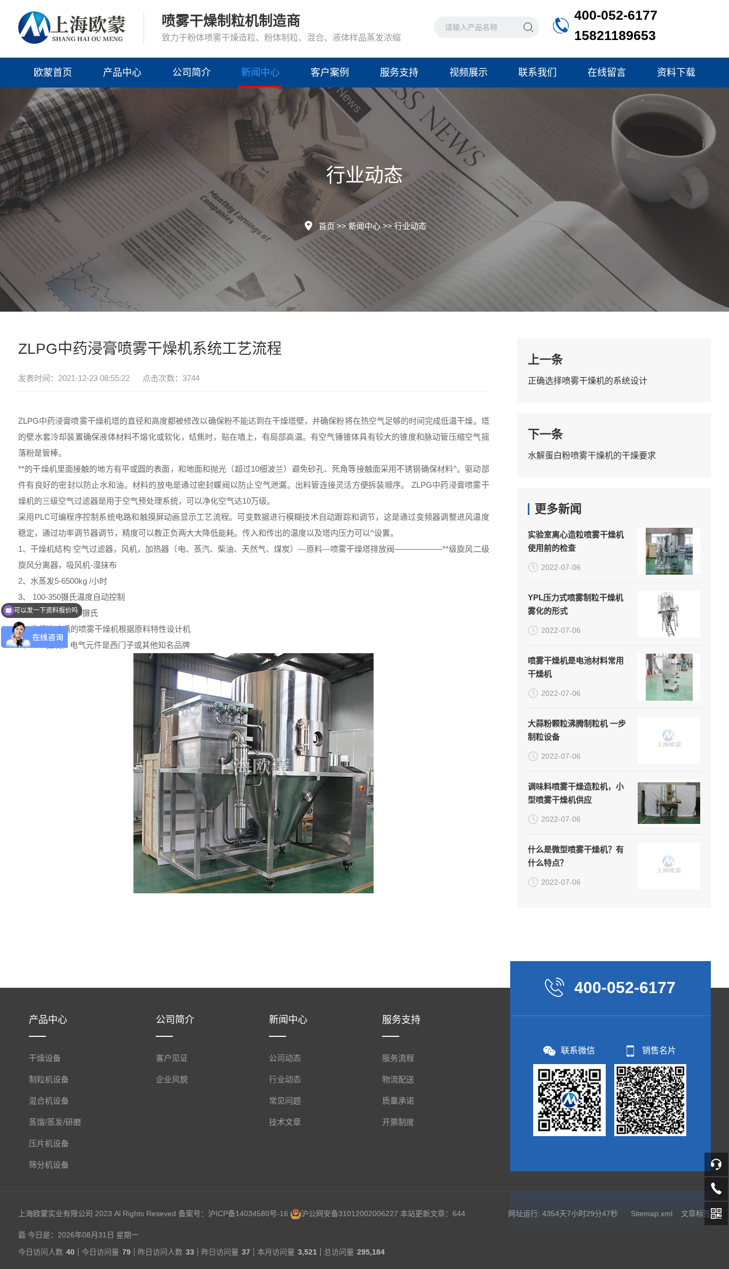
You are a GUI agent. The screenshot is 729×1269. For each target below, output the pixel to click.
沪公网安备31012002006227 (349, 1213)
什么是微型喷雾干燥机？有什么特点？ (576, 856)
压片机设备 (49, 1143)
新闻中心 (260, 72)
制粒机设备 (49, 1079)
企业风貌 (172, 1079)
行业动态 (410, 226)
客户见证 (172, 1057)
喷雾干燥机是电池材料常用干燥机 (576, 667)
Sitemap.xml (651, 1213)
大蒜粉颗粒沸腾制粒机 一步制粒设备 (577, 730)
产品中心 (122, 72)
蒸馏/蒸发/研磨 (55, 1122)
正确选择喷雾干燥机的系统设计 (587, 380)
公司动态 (285, 1057)
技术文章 (285, 1122)
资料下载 (676, 72)
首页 (327, 226)
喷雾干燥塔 (350, 548)
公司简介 (191, 72)
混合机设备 (49, 1100)
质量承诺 (398, 1100)
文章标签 (696, 1213)
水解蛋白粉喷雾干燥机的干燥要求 (592, 455)
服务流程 (398, 1057)
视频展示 (468, 72)
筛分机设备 (49, 1164)
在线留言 (607, 72)
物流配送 (398, 1079)
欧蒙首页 (53, 72)
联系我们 (537, 72)
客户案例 (330, 72)
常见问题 (285, 1100)
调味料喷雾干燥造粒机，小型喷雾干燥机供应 (576, 793)
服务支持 (399, 72)
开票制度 (398, 1122)
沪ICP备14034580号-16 (248, 1213)
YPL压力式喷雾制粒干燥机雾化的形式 (575, 604)
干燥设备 (45, 1057)
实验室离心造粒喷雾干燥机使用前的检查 (576, 541)
